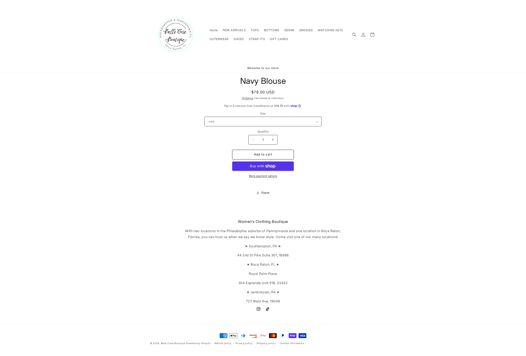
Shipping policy (266, 343)
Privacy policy (244, 343)
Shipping (247, 98)
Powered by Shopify (198, 343)
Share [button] (265, 192)
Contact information (292, 343)
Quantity (263, 131)
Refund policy (223, 343)
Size (263, 113)
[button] (354, 34)
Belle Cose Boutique (173, 343)
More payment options (263, 175)
